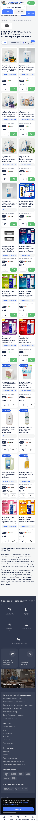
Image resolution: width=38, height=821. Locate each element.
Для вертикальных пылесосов (14, 702)
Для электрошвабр (10, 712)
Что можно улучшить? (12, 685)
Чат (4, 819)
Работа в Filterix (24, 663)
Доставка (6, 751)
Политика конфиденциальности (14, 765)
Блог (5, 730)
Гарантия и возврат (10, 758)
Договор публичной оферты (13, 761)
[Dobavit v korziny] (13, 89)
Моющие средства (10, 718)
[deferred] (5, 89)
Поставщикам (8, 743)
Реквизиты (7, 740)
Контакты (6, 736)
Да (8, 12)
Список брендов (9, 727)
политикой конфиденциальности (15, 803)
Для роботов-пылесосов (12, 698)
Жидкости (30, 42)
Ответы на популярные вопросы (8, 663)
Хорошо (18, 809)
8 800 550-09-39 (29, 601)
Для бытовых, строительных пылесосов (18, 705)
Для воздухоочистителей (12, 708)
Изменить (20, 12)
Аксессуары (14, 43)
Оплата (5, 755)
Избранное (25, 819)
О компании (7, 733)
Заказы (11, 819)
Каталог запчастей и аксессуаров (17, 695)
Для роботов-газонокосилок (13, 715)
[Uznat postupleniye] (13, 405)
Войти (33, 819)
